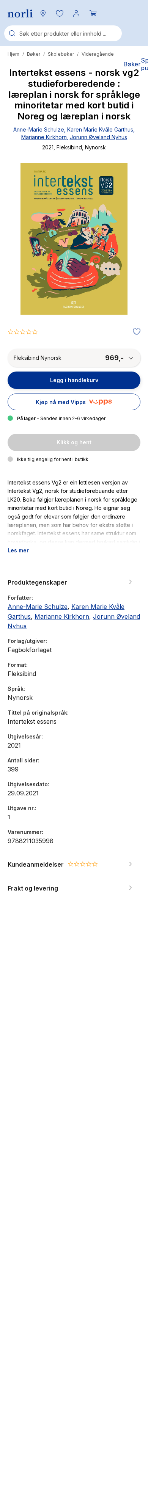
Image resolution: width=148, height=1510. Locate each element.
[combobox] (63, 33)
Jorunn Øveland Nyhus (98, 137)
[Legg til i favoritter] (134, 332)
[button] (59, 13)
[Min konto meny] (76, 13)
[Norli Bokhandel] (20, 13)
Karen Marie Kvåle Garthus (100, 129)
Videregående (98, 54)
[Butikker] (43, 13)
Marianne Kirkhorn (44, 137)
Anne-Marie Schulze (38, 129)
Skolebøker (61, 54)
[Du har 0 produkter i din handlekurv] (93, 13)
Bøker (33, 54)
